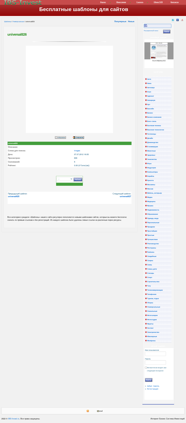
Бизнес (150, 113)
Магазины (151, 184)
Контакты (175, 2)
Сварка (150, 260)
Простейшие (152, 231)
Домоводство (152, 142)
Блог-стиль (151, 121)
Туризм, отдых (153, 298)
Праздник (151, 227)
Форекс (103, 2)
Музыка (150, 206)
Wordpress (151, 341)
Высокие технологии (155, 130)
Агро (149, 92)
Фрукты (150, 324)
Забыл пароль (153, 386)
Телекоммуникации (155, 290)
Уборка (150, 303)
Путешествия (152, 239)
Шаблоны (7, 21)
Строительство (153, 281)
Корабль (150, 176)
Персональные (153, 222)
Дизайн (150, 138)
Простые (150, 235)
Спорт (149, 277)
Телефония (151, 294)
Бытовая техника (154, 125)
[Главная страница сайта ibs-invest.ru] (23, 2)
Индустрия (151, 168)
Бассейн (150, 109)
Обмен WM (158, 2)
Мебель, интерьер (154, 193)
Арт (148, 104)
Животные (151, 151)
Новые (131, 21)
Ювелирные (152, 336)
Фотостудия (152, 319)
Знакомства (152, 159)
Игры (149, 163)
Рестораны (151, 248)
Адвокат (150, 96)
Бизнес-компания (154, 117)
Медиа (149, 197)
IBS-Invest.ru (13, 418)
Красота (150, 180)
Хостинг (150, 328)
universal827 (125, 196)
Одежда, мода (152, 218)
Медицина (151, 201)
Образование (152, 214)
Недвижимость (153, 210)
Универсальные (18, 21)
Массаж (150, 189)
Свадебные (151, 256)
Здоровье (151, 155)
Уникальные (152, 311)
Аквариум (151, 100)
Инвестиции (121, 2)
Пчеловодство (153, 244)
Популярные (120, 21)
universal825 (13, 196)
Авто (149, 79)
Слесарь (150, 273)
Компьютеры (152, 172)
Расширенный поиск (151, 30)
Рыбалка (150, 252)
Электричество (153, 332)
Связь (149, 265)
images (77, 150)
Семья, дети (152, 269)
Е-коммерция (152, 146)
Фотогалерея (152, 315)
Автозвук (151, 87)
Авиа (149, 83)
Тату (149, 286)
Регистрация (152, 389)
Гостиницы (151, 134)
